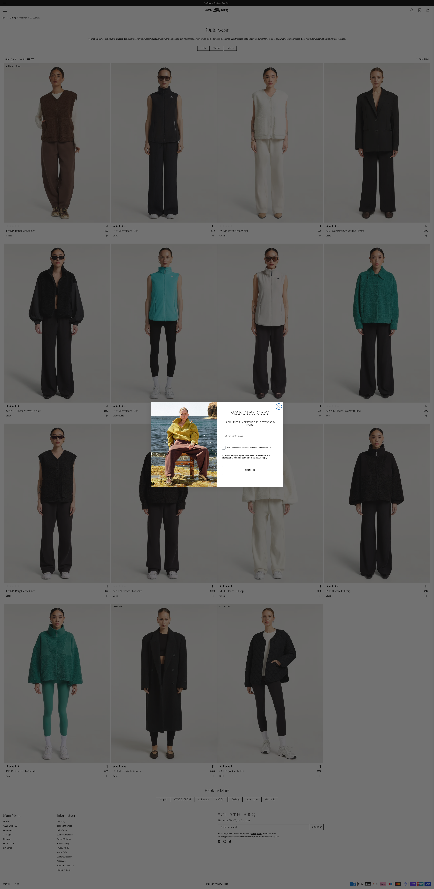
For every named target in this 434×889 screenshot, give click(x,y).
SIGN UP (250, 470)
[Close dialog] (279, 406)
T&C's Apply (261, 458)
